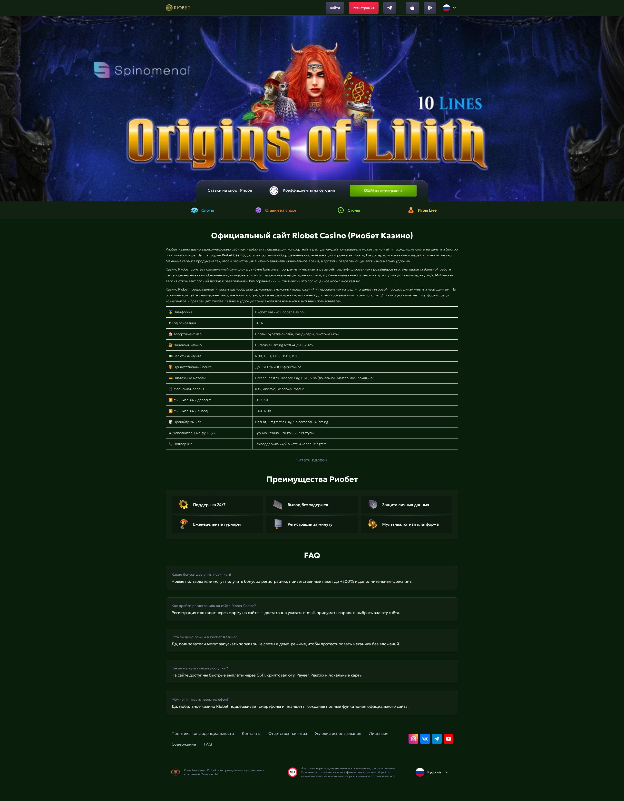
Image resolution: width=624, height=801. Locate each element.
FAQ (208, 744)
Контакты (251, 733)
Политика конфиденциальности (203, 733)
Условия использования (338, 733)
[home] (178, 7)
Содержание (184, 744)
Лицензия (378, 733)
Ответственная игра (287, 733)
